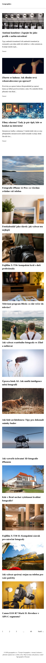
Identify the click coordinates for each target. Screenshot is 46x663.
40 (31, 631)
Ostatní (4, 51)
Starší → (41, 631)
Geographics (6, 4)
